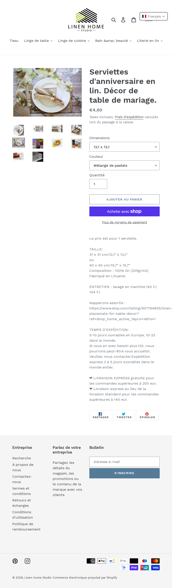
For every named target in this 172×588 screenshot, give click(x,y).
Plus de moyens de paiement (124, 222)
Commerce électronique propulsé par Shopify (85, 577)
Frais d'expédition (129, 117)
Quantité (97, 175)
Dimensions (99, 138)
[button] (153, 16)
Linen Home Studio (38, 577)
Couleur (96, 156)
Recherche (21, 458)
